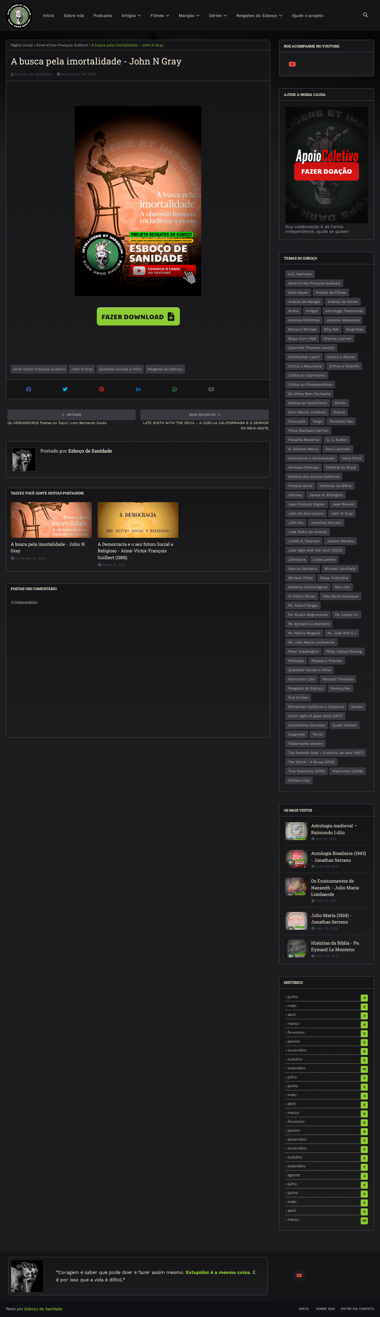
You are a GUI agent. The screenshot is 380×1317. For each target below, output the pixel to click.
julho (326, 1077)
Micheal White (300, 578)
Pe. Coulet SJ (346, 615)
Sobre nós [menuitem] (74, 15)
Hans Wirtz (351, 458)
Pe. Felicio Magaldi (304, 633)
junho (326, 997)
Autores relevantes (343, 320)
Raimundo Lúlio (301, 679)
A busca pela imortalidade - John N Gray (48, 547)
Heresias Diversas (303, 467)
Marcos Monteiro (302, 569)
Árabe (293, 311)
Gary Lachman (337, 449)
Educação (296, 421)
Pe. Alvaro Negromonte (308, 615)
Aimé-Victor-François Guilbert (62, 45)
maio (326, 1005)
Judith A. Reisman (303, 541)
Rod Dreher (298, 697)
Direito (340, 403)
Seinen (357, 707)
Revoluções (340, 688)
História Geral (300, 486)
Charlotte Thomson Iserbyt (311, 348)
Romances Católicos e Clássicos (316, 707)
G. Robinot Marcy (303, 449)
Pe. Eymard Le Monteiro (309, 624)
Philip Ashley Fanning (344, 651)
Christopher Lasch (304, 357)
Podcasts (296, 661)
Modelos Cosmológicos (307, 587)
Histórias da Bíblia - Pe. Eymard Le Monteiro (335, 946)
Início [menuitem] (48, 15)
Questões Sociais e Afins (120, 369)
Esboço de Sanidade (33, 74)
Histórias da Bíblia (336, 486)
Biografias (354, 329)
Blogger (89, 1309)
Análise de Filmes (331, 292)
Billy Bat (331, 329)
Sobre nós (325, 1309)
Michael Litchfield (340, 569)
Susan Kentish (344, 725)
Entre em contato (357, 1309)
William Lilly (299, 780)
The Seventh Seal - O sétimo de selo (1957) (325, 753)
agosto (326, 1175)
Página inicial (22, 45)
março (326, 1023)
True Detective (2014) (306, 771)
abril (326, 1014)
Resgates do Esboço (165, 369)
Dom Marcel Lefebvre (307, 412)
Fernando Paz (341, 421)
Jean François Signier (306, 504)
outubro (326, 1059)
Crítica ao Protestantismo (310, 384)
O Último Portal (301, 596)
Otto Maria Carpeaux (340, 596)
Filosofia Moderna (303, 440)
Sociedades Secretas (306, 725)
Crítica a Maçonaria (305, 366)
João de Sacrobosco (306, 513)
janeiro (326, 1041)
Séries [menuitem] (215, 15)
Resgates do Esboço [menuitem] (256, 15)
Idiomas (295, 495)
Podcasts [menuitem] (103, 15)
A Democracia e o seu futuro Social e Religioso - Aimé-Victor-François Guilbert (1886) (135, 550)
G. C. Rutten (337, 440)
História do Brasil (341, 467)
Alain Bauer (298, 292)
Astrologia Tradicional (344, 311)
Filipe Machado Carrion (308, 431)
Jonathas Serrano (326, 523)
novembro (326, 1050)
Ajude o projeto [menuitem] (307, 15)
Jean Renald (343, 504)
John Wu (295, 523)
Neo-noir (342, 587)
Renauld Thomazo (337, 679)
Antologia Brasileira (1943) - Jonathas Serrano (338, 856)
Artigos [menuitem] (128, 15)
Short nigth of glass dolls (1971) (315, 716)
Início (304, 1309)
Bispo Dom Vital (302, 338)
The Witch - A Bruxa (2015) (311, 762)
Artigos (312, 311)
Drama (339, 412)
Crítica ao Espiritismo (306, 375)
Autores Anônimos (303, 320)
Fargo (317, 421)
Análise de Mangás (304, 302)
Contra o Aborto (341, 357)
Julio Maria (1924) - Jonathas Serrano (331, 918)
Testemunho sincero (305, 743)
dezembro (326, 1139)
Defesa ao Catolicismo (307, 403)
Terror (317, 734)
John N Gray (82, 369)
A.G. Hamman (300, 274)
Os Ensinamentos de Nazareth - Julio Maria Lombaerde (335, 887)
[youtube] (292, 64)
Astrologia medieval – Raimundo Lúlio (334, 829)
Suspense (296, 734)
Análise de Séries (343, 302)
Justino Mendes (340, 541)
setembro (327, 1068)
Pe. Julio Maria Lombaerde (311, 642)
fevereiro (326, 1032)
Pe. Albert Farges (303, 605)
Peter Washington (303, 651)
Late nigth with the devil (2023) (315, 550)
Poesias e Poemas (326, 661)
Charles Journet (337, 338)
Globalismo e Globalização (311, 458)
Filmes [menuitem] (157, 15)
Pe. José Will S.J (341, 633)
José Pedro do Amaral (307, 532)
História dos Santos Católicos (313, 477)
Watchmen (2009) (347, 771)
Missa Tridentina (334, 578)
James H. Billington (326, 495)
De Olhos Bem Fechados (309, 394)
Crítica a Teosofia (344, 366)
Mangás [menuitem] (186, 15)
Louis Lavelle (324, 559)
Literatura (296, 559)
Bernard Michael (302, 329)
